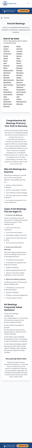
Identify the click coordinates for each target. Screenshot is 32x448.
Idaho (18, 58)
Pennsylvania (20, 90)
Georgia (19, 56)
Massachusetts (8, 70)
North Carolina (8, 85)
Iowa (5, 63)
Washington (7, 102)
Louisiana (19, 66)
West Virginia (7, 104)
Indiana (18, 61)
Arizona (5, 49)
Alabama (6, 46)
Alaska (18, 46)
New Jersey (19, 80)
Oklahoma (19, 87)
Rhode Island (7, 92)
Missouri (6, 75)
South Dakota (7, 94)
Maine (5, 68)
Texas (5, 97)
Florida (5, 56)
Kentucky (6, 66)
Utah (18, 97)
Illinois (5, 61)
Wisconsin (19, 104)
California (6, 51)
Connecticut (7, 54)
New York (19, 82)
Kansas (18, 63)
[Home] (1, 18)
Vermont (6, 99)
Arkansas (19, 49)
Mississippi (19, 73)
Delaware (19, 54)
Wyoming (6, 106)
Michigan (19, 70)
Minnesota (6, 73)
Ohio (5, 87)
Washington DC (21, 102)
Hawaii (5, 58)
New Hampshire (8, 80)
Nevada (18, 78)
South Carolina (21, 92)
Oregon (5, 90)
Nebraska (6, 78)
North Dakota (20, 85)
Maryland (19, 68)
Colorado (19, 51)
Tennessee (19, 94)
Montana (19, 75)
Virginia (18, 99)
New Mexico (7, 82)
